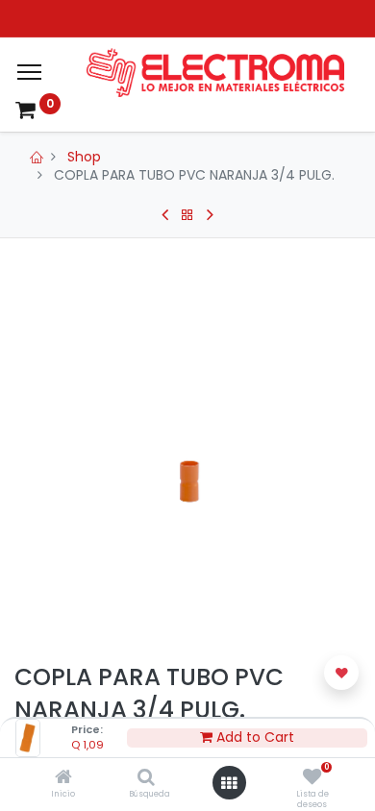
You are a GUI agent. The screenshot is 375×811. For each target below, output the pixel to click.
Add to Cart (253, 737)
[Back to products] (187, 215)
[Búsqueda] (146, 778)
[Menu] (29, 72)
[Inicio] (63, 778)
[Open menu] (229, 783)
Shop (84, 156)
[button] (341, 672)
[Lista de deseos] (312, 778)
